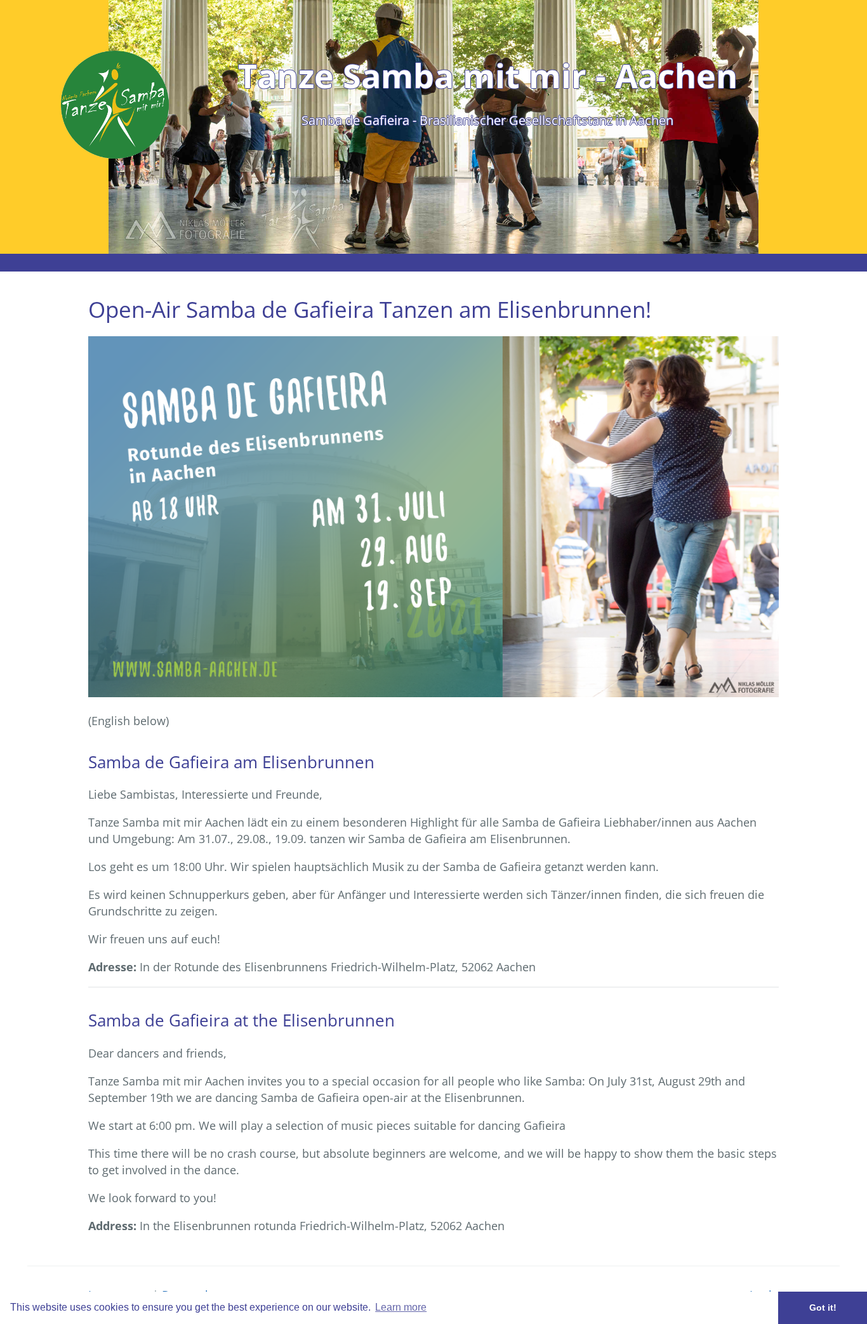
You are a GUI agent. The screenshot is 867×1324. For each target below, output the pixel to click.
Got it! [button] (823, 1307)
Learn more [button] (401, 1307)
